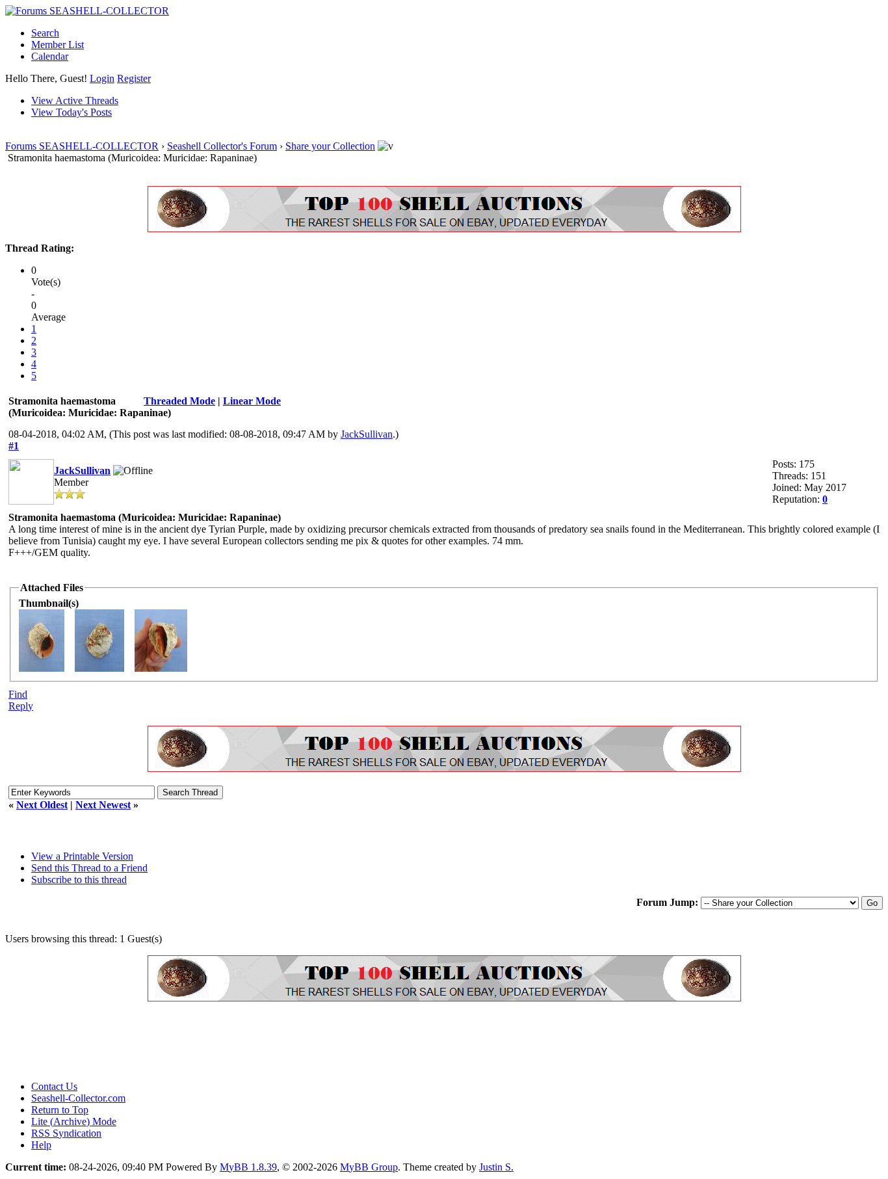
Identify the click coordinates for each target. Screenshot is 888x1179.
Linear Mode (252, 400)
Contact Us (54, 1086)
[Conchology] (444, 228)
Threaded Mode (179, 400)
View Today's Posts (71, 112)
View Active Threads (74, 100)
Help (41, 1144)
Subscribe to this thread (79, 879)
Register (134, 78)
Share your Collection (330, 146)
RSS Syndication (66, 1133)
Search (45, 32)
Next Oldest (42, 804)
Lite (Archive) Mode (73, 1121)
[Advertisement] (241, 1041)
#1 (13, 445)
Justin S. (496, 1166)
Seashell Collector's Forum (222, 146)
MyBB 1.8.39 (248, 1166)
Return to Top (59, 1109)
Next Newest (103, 804)
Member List (57, 44)
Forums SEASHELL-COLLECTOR (82, 146)
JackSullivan (367, 434)
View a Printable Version (82, 856)
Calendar (49, 56)
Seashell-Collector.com (78, 1098)
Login (102, 78)
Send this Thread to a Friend (89, 867)
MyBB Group (369, 1166)
